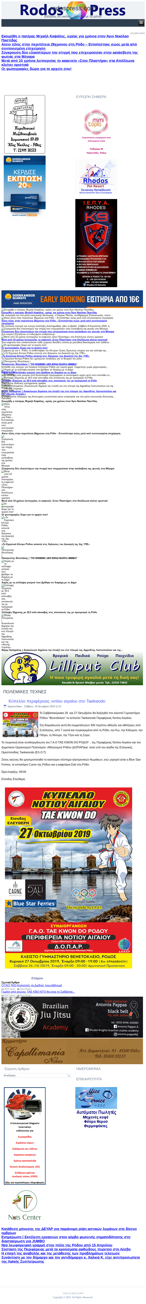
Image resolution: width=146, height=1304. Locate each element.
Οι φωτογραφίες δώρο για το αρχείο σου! (36, 69)
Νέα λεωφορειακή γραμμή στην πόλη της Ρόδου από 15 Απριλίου (56, 1245)
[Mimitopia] (96, 156)
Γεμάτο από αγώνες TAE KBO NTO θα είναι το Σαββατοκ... (38, 991)
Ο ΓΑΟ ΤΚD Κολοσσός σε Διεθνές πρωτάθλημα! (31, 985)
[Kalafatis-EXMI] (25, 1183)
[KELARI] (25, 153)
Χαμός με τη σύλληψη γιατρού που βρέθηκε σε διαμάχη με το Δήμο (38, 372)
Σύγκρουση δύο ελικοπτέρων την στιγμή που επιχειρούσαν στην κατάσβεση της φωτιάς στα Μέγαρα (57, 331)
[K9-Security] (96, 286)
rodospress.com (73, 8)
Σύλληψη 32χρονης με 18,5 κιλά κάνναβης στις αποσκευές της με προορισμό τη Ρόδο (49, 380)
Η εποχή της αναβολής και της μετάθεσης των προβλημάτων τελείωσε (60, 1253)
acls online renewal (138, 33)
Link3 (80, 1293)
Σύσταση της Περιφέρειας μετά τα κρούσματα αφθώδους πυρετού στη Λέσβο (66, 1249)
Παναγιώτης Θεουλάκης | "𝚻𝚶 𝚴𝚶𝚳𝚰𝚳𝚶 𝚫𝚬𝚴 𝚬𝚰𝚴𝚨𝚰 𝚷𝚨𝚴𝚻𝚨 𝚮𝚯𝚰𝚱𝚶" (39, 364)
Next (13, 371)
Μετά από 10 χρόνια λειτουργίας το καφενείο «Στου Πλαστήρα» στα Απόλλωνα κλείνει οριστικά (54, 339)
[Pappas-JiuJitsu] (72, 1037)
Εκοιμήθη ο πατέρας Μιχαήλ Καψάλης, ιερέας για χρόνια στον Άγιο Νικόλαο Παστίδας (49, 312)
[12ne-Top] (72, 307)
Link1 (65, 1293)
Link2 (73, 1293)
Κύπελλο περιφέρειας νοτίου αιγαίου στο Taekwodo (57, 701)
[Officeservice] (96, 1127)
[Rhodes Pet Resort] (96, 193)
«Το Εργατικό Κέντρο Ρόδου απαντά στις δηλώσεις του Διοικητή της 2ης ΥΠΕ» (45, 356)
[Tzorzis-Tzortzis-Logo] (25, 1223)
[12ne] (25, 219)
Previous (6, 371)
